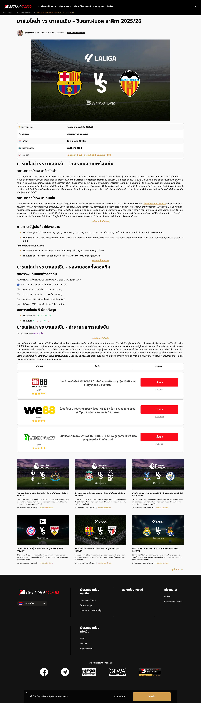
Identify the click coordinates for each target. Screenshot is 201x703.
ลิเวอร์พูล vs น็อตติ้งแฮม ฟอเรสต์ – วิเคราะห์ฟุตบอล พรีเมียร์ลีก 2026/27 (100, 494)
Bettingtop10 (8, 13)
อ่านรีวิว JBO (159, 444)
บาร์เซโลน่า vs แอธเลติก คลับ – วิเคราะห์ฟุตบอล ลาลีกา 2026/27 (97, 550)
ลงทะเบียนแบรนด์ (132, 590)
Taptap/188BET (86, 648)
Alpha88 (83, 643)
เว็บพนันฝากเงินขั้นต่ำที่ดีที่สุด (91, 610)
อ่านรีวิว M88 (159, 390)
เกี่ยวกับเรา (170, 590)
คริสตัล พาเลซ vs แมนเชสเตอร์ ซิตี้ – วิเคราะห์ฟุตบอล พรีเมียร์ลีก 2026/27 (157, 494)
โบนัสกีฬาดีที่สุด (86, 605)
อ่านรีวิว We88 (159, 417)
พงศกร (32, 32)
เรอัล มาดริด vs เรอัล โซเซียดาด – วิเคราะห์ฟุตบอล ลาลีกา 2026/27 (155, 550)
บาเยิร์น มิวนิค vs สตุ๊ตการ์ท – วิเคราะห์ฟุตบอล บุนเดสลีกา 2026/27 (40, 550)
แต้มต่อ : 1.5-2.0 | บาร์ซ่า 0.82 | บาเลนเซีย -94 (89, 155)
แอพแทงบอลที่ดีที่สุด (88, 600)
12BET (82, 638)
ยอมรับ (151, 696)
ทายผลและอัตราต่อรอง (24, 13)
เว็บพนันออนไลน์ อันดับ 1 (155, 203)
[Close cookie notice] (26, 692)
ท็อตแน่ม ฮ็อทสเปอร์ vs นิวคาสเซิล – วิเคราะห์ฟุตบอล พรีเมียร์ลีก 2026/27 (42, 494)
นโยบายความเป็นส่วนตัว (173, 601)
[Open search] (196, 6)
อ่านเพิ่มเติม (119, 696)
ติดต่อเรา (167, 596)
